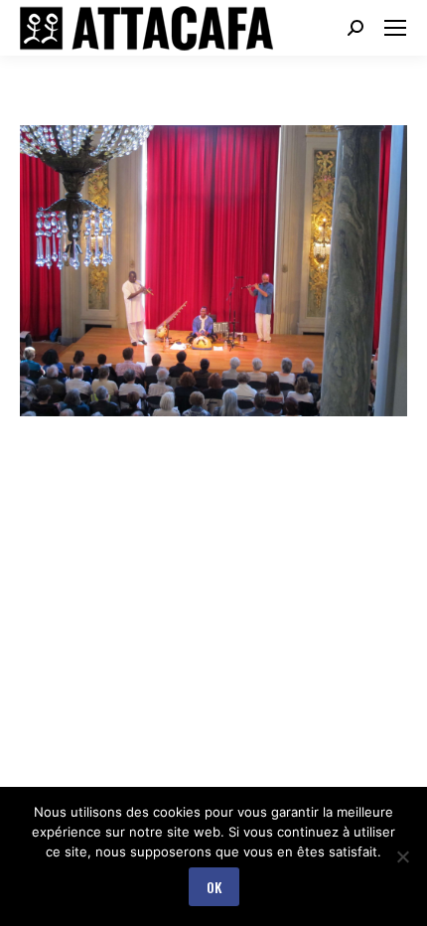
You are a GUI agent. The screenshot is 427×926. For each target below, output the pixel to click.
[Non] (402, 856)
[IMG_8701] (213, 270)
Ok (214, 886)
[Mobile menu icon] (395, 28)
